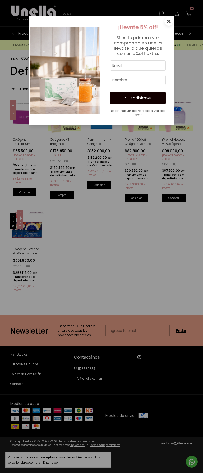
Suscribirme (138, 98)
